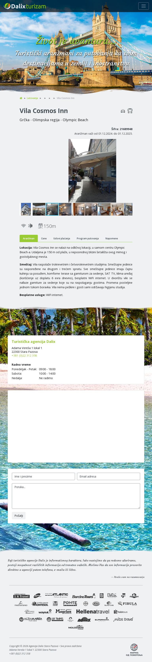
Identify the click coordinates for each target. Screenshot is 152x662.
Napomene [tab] (111, 238)
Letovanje (32, 98)
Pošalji (18, 515)
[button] (129, 142)
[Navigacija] (143, 6)
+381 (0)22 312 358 (24, 355)
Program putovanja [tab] (88, 238)
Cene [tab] (44, 238)
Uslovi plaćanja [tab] (61, 238)
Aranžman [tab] (28, 238)
